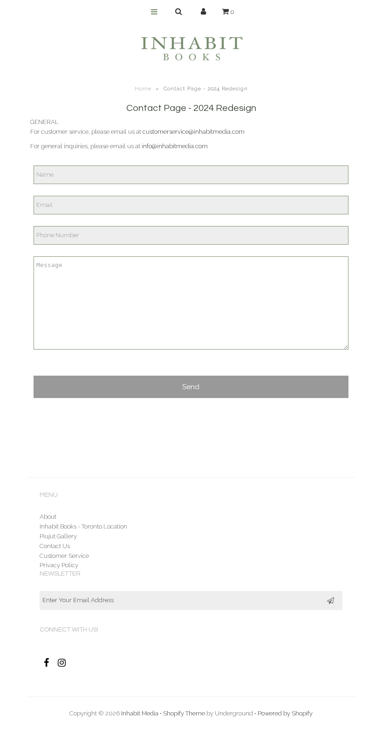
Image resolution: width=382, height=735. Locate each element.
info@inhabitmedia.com (175, 146)
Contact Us (55, 546)
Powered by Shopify (285, 713)
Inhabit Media (139, 713)
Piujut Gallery (58, 536)
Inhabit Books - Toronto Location (83, 526)
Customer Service (64, 555)
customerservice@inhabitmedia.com (194, 131)
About (48, 516)
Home (143, 89)
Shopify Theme (184, 713)
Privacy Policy (59, 565)
